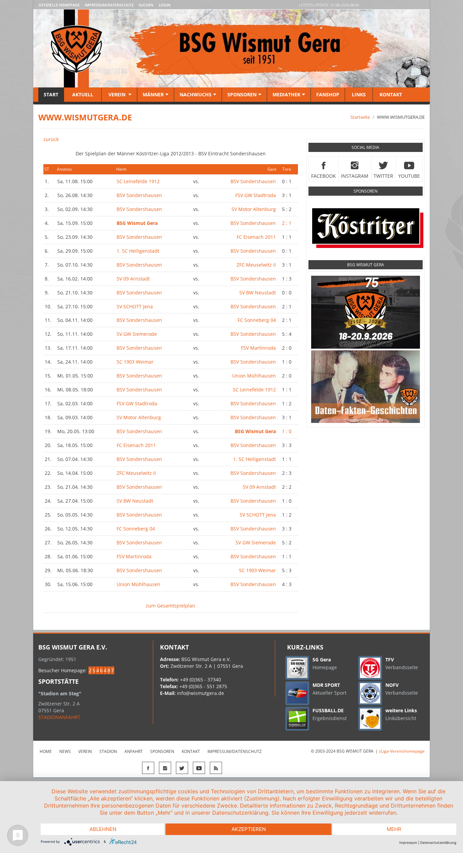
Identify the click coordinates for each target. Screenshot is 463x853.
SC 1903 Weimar (135, 361)
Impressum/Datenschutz (109, 4)
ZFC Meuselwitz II (256, 264)
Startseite (360, 117)
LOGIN (164, 4)
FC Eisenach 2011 (256, 237)
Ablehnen (102, 829)
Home (46, 751)
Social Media (365, 147)
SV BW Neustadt (257, 292)
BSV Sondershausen (253, 181)
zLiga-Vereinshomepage (402, 751)
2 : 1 (286, 223)
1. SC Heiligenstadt (138, 251)
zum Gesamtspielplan (170, 605)
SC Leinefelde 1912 (138, 181)
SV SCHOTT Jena (135, 306)
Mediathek (286, 94)
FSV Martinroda (258, 348)
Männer (153, 94)
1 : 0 (286, 431)
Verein (117, 94)
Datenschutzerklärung (438, 842)
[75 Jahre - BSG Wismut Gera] (365, 312)
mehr (394, 829)
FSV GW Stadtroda (255, 195)
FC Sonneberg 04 (257, 320)
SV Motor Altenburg (254, 209)
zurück (51, 139)
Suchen (146, 4)
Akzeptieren (249, 829)
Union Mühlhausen (254, 375)
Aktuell (82, 94)
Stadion (108, 751)
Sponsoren (242, 94)
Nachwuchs (196, 94)
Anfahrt (133, 751)
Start (51, 94)
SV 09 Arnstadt (133, 278)
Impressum (408, 842)
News (65, 751)
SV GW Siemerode (137, 334)
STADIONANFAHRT (59, 717)
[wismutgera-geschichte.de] (365, 386)
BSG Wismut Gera (365, 265)
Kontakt (390, 94)
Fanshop (327, 94)
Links (358, 94)
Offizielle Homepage (59, 4)
